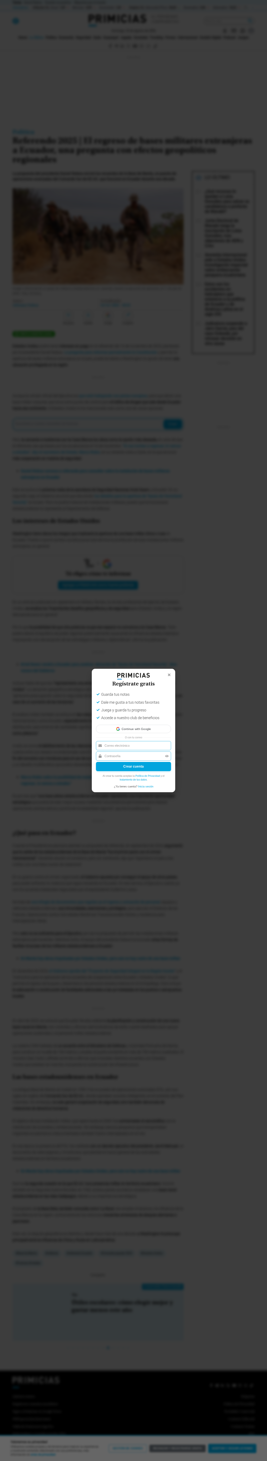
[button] (133, 725)
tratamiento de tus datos (133, 783)
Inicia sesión (145, 790)
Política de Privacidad (147, 779)
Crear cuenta (133, 770)
